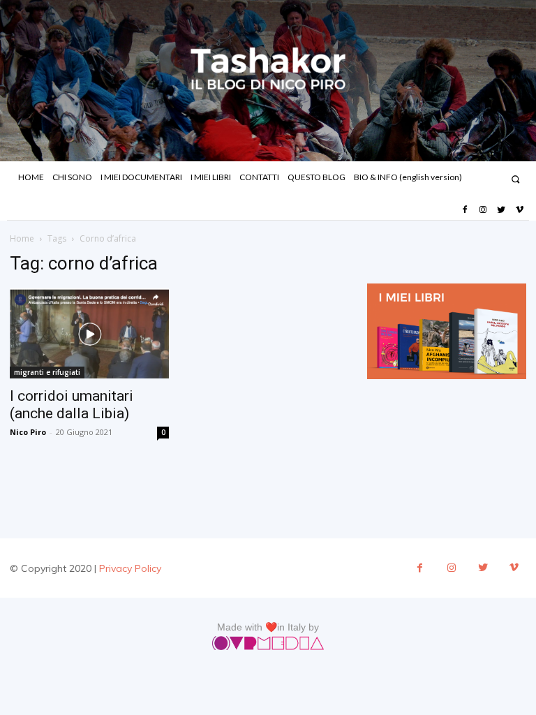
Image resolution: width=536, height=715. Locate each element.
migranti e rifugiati (47, 372)
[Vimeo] (520, 210)
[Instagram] (483, 210)
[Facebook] (464, 210)
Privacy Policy (130, 568)
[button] (515, 179)
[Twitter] (501, 210)
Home (22, 238)
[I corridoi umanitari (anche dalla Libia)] (89, 333)
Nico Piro (28, 432)
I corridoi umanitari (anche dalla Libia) (71, 405)
